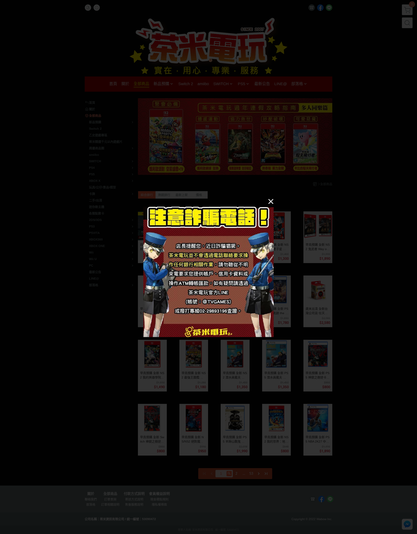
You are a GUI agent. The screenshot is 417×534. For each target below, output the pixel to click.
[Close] (270, 201)
